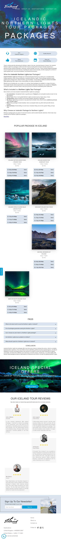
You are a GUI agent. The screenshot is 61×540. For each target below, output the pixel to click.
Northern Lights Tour (26, 89)
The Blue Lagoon (13, 101)
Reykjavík (54, 85)
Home (17, 9)
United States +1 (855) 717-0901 (13, 533)
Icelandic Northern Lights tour (21, 74)
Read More (6, 116)
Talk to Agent (32, 386)
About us (26, 9)
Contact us (51, 9)
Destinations (38, 9)
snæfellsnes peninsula (51, 100)
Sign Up (29, 507)
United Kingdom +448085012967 (13, 530)
